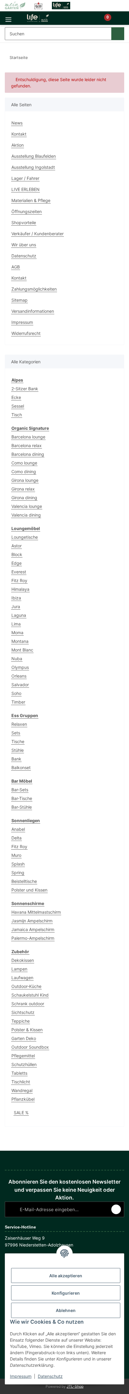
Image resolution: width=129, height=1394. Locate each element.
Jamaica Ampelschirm (32, 929)
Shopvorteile (23, 222)
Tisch (16, 414)
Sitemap (19, 300)
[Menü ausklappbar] (8, 18)
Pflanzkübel (22, 1099)
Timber (18, 701)
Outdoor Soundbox (30, 1047)
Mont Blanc (22, 649)
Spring (17, 872)
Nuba (16, 658)
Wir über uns (23, 244)
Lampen (19, 968)
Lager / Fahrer (25, 178)
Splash (18, 863)
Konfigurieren (66, 1293)
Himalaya (20, 589)
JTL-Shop (75, 1386)
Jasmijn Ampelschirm (31, 920)
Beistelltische (24, 881)
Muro (16, 855)
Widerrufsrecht (25, 333)
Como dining (23, 471)
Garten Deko (23, 1038)
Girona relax (23, 488)
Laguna (18, 615)
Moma (17, 632)
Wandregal (21, 1090)
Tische (17, 741)
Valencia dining (26, 514)
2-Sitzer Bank (24, 388)
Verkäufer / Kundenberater (37, 233)
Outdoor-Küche (26, 986)
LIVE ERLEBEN (25, 189)
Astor (16, 545)
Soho (16, 693)
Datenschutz (50, 1376)
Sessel (17, 406)
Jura (15, 606)
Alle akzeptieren (65, 1275)
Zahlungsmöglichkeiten (34, 288)
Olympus (20, 667)
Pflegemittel (23, 1055)
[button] (87, 20)
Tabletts (19, 1073)
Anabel (18, 829)
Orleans (18, 675)
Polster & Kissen (27, 1029)
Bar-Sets (19, 789)
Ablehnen (66, 1310)
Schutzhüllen (24, 1064)
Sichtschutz (22, 1012)
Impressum (21, 1376)
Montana (19, 641)
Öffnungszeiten (26, 211)
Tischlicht (20, 1081)
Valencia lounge (26, 506)
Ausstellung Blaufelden (33, 156)
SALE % (21, 1112)
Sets (15, 732)
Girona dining (24, 497)
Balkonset (21, 767)
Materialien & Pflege (30, 200)
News (16, 122)
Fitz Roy (19, 580)
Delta (16, 837)
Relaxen (19, 724)
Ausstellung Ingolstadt (33, 167)
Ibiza (16, 597)
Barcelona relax (26, 445)
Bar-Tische (21, 798)
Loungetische (24, 537)
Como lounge (24, 462)
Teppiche (20, 1021)
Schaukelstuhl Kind (30, 994)
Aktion (17, 145)
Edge (16, 563)
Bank (16, 758)
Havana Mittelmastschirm (36, 912)
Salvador (20, 684)
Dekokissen (22, 960)
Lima (16, 623)
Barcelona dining (27, 454)
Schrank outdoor (27, 1003)
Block (16, 554)
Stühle (17, 750)
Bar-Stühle (21, 807)
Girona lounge (24, 480)
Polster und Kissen (29, 889)
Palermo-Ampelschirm (32, 938)
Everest (18, 571)
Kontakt (18, 133)
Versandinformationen (32, 311)
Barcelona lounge (28, 436)
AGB (15, 266)
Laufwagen (22, 977)
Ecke (16, 397)
